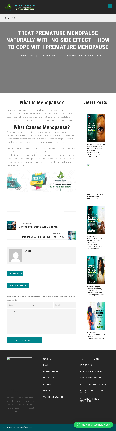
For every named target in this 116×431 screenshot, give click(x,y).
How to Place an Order (91, 372)
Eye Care (47, 384)
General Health (94, 56)
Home (46, 365)
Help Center (86, 365)
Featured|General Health (75, 56)
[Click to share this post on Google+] (46, 211)
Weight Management (53, 397)
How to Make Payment (90, 378)
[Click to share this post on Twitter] (37, 211)
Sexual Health (50, 378)
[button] (93, 425)
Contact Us (9, 18)
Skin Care (47, 391)
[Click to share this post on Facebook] (27, 211)
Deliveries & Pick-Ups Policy (93, 384)
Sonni (28, 251)
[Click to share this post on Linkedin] (56, 211)
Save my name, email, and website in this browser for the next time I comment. (41, 298)
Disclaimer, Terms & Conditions (89, 400)
